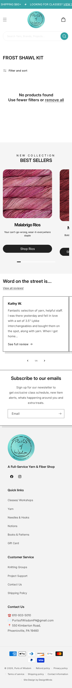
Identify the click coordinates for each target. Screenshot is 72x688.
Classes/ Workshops (20, 500)
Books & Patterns (18, 534)
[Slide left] (27, 360)
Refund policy (43, 668)
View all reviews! (13, 288)
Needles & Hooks (18, 517)
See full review (18, 344)
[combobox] (36, 36)
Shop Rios (27, 249)
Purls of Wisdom (22, 668)
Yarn (10, 508)
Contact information (58, 674)
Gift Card (13, 543)
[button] (5, 19)
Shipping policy (36, 674)
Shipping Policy (17, 593)
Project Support (17, 575)
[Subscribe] (60, 413)
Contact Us (15, 584)
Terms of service (16, 674)
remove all (54, 100)
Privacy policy (61, 668)
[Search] (64, 36)
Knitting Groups (17, 567)
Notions (12, 526)
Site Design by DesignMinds (38, 679)
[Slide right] (44, 360)
